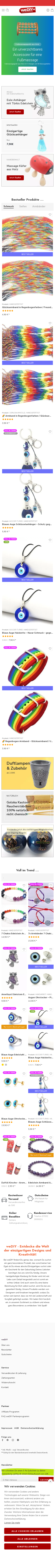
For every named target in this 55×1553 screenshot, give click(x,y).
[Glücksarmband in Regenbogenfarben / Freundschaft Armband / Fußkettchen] (27, 278)
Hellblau (35, 982)
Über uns (5, 1345)
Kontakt (5, 1387)
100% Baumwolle (17, 413)
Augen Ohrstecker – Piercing (41, 997)
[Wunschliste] (50, 215)
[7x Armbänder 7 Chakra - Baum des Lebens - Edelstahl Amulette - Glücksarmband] (41, 916)
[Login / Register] (48, 10)
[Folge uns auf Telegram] (18, 1440)
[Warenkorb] (52, 10)
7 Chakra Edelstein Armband (14, 933)
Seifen (23, 206)
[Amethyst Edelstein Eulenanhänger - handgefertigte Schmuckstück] (14, 980)
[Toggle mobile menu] (3, 10)
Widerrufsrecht (8, 1382)
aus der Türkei (16, 521)
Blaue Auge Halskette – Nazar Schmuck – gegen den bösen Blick (27, 632)
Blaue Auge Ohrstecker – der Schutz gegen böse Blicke (14, 1118)
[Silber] (6, 1064)
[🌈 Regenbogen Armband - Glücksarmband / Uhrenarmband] (27, 712)
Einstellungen (27, 1546)
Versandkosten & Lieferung (13, 1373)
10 (9, 1047)
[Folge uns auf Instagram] (13, 1440)
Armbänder (38, 206)
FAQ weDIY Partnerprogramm (15, 1416)
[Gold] (2, 1064)
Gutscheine (6, 1354)
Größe (4, 1035)
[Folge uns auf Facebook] (2, 1440)
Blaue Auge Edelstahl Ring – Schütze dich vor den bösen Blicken (14, 1054)
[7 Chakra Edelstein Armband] (14, 916)
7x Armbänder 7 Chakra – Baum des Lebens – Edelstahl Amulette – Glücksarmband (41, 933)
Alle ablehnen (27, 1538)
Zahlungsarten (8, 1377)
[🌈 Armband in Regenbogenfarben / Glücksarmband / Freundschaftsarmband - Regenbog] (27, 387)
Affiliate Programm (10, 1411)
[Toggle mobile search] (7, 10)
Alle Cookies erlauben (28, 1531)
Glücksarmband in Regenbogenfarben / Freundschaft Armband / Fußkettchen (27, 307)
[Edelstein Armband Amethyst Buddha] (41, 1168)
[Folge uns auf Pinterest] (7, 1440)
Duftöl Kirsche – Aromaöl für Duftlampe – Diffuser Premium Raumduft (14, 1182)
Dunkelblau (35, 986)
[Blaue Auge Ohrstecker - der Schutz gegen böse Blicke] (14, 1104)
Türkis (36, 973)
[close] (50, 1481)
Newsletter (6, 1349)
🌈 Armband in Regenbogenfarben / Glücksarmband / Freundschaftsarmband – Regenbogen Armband (27, 415)
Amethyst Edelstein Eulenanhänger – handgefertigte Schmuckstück (14, 994)
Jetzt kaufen (15, 112)
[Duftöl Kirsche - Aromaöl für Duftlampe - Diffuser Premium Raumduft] (14, 1168)
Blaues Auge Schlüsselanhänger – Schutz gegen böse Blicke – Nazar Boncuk (27, 524)
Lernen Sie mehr (12, 1522)
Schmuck (9, 206)
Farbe (30, 970)
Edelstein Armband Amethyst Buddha (41, 1182)
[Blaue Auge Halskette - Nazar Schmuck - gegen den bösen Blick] (27, 604)
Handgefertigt (16, 304)
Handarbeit (40, 994)
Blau (36, 978)
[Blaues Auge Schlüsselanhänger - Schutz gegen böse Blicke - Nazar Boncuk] (27, 495)
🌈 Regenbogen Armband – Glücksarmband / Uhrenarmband (27, 741)
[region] (27, 45)
